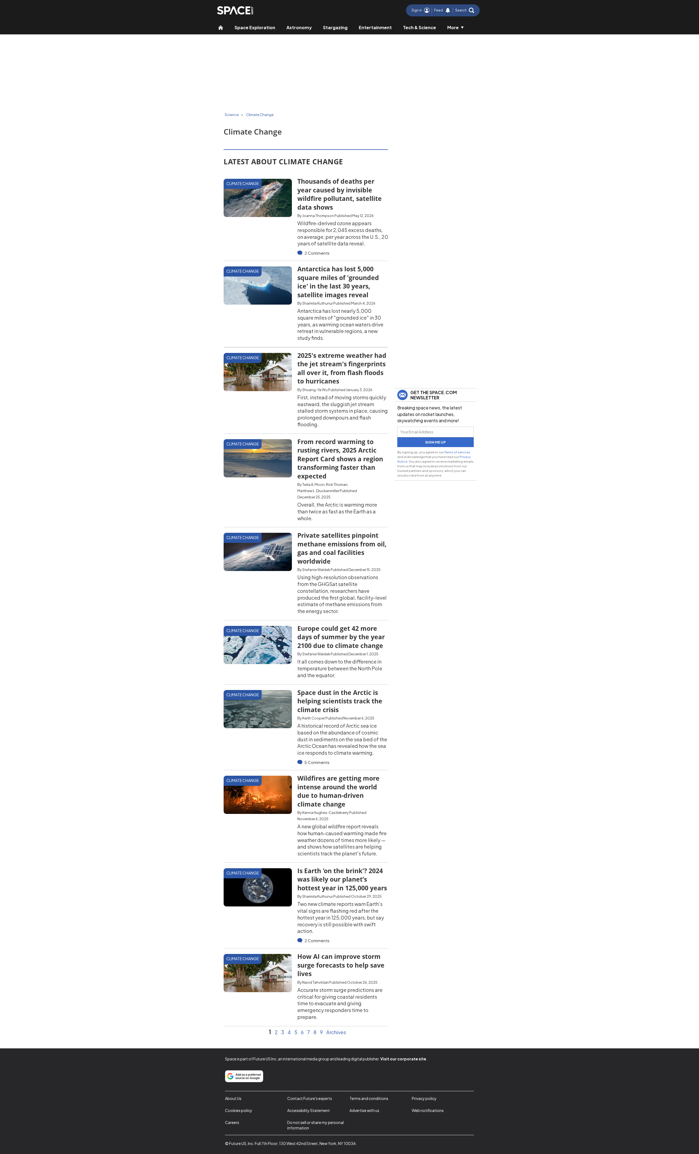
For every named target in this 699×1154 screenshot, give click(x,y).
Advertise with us (364, 1110)
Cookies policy (238, 1110)
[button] (464, 10)
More (453, 27)
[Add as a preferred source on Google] (244, 1076)
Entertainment (375, 27)
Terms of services (457, 452)
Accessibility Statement (308, 1110)
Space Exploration (255, 27)
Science (232, 114)
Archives (336, 1032)
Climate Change (260, 114)
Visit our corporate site (403, 1058)
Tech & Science (419, 27)
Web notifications (428, 1110)
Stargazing (335, 27)
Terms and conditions (369, 1098)
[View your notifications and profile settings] (448, 10)
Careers (232, 1122)
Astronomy (299, 27)
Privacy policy (424, 1098)
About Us (233, 1098)
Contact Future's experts (309, 1098)
